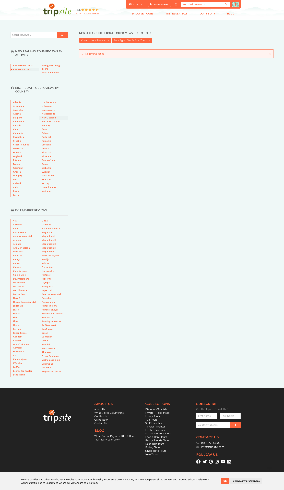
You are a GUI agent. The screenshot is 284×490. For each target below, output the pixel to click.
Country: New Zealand (94, 40)
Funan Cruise (20, 332)
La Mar (16, 366)
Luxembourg (48, 109)
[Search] (226, 4)
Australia (18, 109)
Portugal (46, 136)
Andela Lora (19, 232)
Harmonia (18, 351)
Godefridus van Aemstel (21, 346)
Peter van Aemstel (51, 294)
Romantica (47, 317)
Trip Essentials (177, 13)
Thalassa (46, 352)
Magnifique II (49, 240)
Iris (14, 355)
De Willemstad (20, 290)
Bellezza (17, 255)
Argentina (18, 105)
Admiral (17, 224)
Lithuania (47, 105)
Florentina (47, 267)
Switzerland (48, 175)
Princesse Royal (50, 309)
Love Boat (18, 251)
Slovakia (46, 152)
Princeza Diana (50, 305)
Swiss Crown (48, 348)
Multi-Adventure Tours (158, 433)
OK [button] (225, 480)
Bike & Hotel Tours (23, 65)
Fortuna (17, 328)
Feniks (16, 313)
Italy (15, 187)
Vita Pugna (47, 363)
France (16, 164)
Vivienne (46, 367)
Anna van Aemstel (22, 236)
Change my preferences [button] (246, 480)
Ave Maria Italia (21, 247)
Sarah (45, 332)
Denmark (18, 148)
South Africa (48, 160)
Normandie (48, 271)
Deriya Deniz (19, 294)
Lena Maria (19, 374)
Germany (18, 167)
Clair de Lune (20, 271)
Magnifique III (49, 243)
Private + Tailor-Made (157, 412)
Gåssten (17, 340)
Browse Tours (143, 13)
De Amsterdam (21, 278)
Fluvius (16, 325)
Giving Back (101, 419)
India (16, 179)
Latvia (16, 194)
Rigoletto (46, 278)
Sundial (46, 344)
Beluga (17, 259)
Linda (45, 220)
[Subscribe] (235, 425)
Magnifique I (48, 236)
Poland (45, 133)
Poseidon (46, 298)
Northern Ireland (51, 121)
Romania (46, 140)
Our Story (207, 13)
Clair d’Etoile (19, 274)
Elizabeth (18, 305)
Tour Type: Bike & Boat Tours (131, 40)
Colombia (18, 133)
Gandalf (17, 336)
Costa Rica (18, 136)
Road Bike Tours (154, 443)
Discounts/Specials (156, 409)
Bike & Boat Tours (22, 69)
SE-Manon (47, 336)
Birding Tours (152, 447)
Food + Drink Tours (156, 437)
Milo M (45, 263)
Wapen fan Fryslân (51, 371)
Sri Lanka (46, 167)
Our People (100, 416)
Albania (17, 102)
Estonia (17, 160)
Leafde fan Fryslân (23, 370)
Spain (45, 164)
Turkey (45, 183)
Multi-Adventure (50, 72)
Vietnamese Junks (51, 359)
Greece (17, 171)
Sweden (46, 171)
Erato (16, 309)
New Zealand (49, 117)
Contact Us (100, 423)
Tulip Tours (151, 419)
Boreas (16, 263)
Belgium (17, 117)
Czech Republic (21, 144)
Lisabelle (46, 224)
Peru (44, 129)
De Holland (19, 282)
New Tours (151, 454)
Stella (45, 340)
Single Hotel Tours (155, 450)
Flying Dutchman (50, 356)
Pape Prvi (47, 290)
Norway (46, 125)
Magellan (47, 232)
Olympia (46, 282)
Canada (17, 125)
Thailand (46, 179)
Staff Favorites (153, 423)
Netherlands (48, 113)
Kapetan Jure (20, 359)
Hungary (17, 175)
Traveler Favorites (155, 426)
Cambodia (18, 121)
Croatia (17, 140)
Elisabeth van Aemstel (24, 301)
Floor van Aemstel (51, 228)
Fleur (16, 317)
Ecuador (17, 152)
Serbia (45, 148)
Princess (46, 274)
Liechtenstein (49, 102)
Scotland (46, 144)
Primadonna (48, 301)
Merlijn (45, 259)
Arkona (17, 240)
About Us (99, 409)
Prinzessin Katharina (52, 313)
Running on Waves (51, 321)
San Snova (47, 328)
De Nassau (18, 286)
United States (49, 187)
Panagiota (47, 286)
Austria (17, 113)
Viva (15, 220)
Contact (138, 4)
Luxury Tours (152, 416)
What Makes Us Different (109, 412)
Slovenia (46, 156)
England (17, 156)
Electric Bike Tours (155, 430)
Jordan (16, 191)
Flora (16, 321)
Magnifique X (49, 251)
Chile (15, 129)
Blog (231, 13)
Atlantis (17, 243)
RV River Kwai (49, 325)
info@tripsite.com (212, 447)
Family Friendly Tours (157, 440)
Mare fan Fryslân (50, 255)
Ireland (17, 183)
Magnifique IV (49, 247)
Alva (15, 228)
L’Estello (17, 363)
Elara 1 (16, 298)
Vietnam (46, 191)
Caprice (17, 267)
